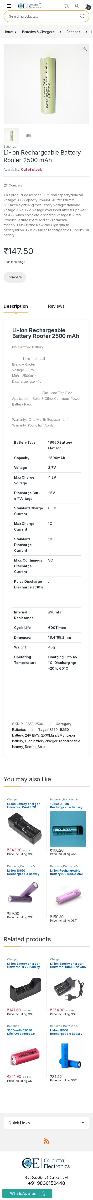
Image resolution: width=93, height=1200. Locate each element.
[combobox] (40, 16)
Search (82, 16)
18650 (53, 730)
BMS (61, 735)
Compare (15, 185)
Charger (12, 799)
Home (8, 32)
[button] (85, 49)
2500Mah (48, 735)
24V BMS (32, 735)
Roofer (30, 747)
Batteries (73, 32)
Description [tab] (16, 306)
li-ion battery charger (41, 741)
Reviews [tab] (56, 306)
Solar (42, 747)
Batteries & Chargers (38, 32)
